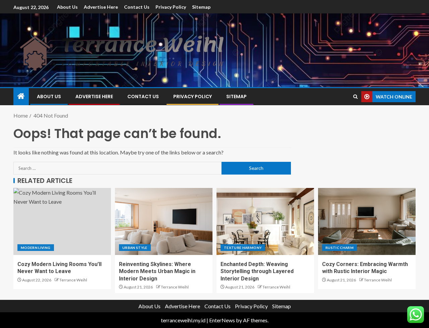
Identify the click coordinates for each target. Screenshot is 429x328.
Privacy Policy (171, 7)
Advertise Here (101, 7)
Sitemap (201, 7)
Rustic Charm (339, 248)
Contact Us (136, 7)
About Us (67, 7)
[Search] (355, 96)
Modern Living (36, 248)
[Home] (21, 96)
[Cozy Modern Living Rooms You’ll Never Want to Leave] (62, 221)
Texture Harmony (243, 248)
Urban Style (134, 248)
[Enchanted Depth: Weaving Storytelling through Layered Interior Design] (265, 221)
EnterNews (222, 320)
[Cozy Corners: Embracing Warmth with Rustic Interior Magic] (367, 221)
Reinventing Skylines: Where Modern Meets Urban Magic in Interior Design (157, 271)
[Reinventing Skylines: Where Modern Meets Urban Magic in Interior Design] (163, 221)
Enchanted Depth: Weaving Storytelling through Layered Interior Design (257, 271)
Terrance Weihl (73, 279)
